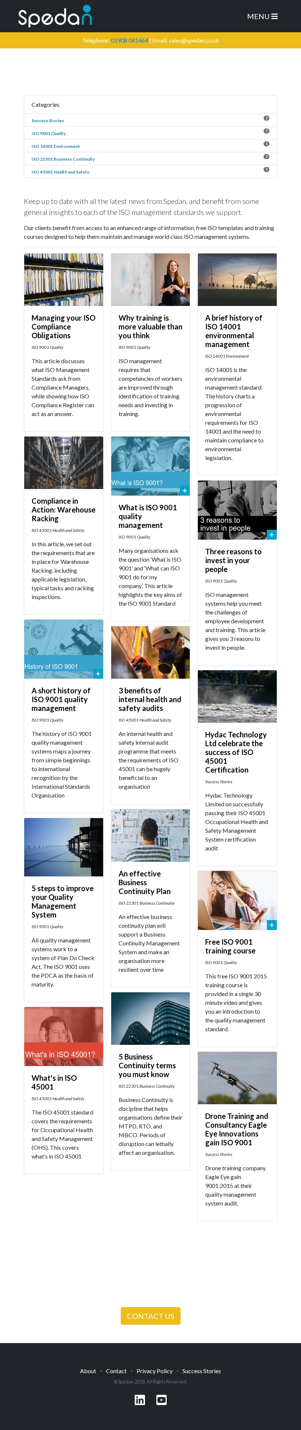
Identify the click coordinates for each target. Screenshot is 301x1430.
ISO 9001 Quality (49, 133)
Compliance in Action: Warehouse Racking (63, 509)
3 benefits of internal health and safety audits (150, 699)
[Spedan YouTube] (161, 1401)
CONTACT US (150, 1316)
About (88, 1370)
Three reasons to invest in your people (233, 560)
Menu (259, 16)
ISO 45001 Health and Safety (60, 172)
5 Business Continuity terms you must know (147, 1065)
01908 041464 (129, 40)
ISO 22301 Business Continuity (63, 159)
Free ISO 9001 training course (230, 946)
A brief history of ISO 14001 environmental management (233, 331)
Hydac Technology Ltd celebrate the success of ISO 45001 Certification (236, 752)
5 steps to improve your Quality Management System (63, 901)
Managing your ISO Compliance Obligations (63, 326)
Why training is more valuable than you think (150, 326)
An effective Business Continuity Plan (145, 882)
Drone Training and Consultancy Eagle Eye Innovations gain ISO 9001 (236, 1129)
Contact (116, 1370)
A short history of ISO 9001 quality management (61, 699)
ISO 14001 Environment (56, 146)
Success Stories (48, 120)
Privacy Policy (155, 1370)
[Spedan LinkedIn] (140, 1401)
